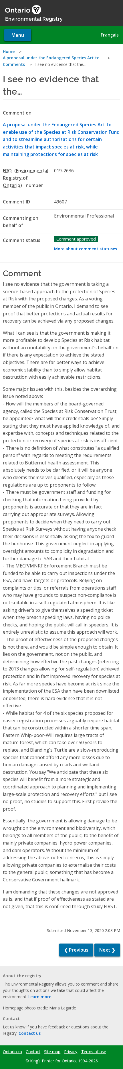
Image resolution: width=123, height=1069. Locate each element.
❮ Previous (76, 950)
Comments (14, 64)
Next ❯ (107, 950)
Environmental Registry (34, 18)
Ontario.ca (12, 1052)
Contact (33, 1052)
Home (9, 51)
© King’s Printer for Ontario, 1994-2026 (61, 1061)
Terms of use (93, 1052)
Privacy (70, 1052)
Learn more (39, 996)
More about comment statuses (85, 248)
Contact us (30, 1033)
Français (110, 35)
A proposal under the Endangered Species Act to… (53, 57)
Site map (52, 1052)
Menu (17, 35)
